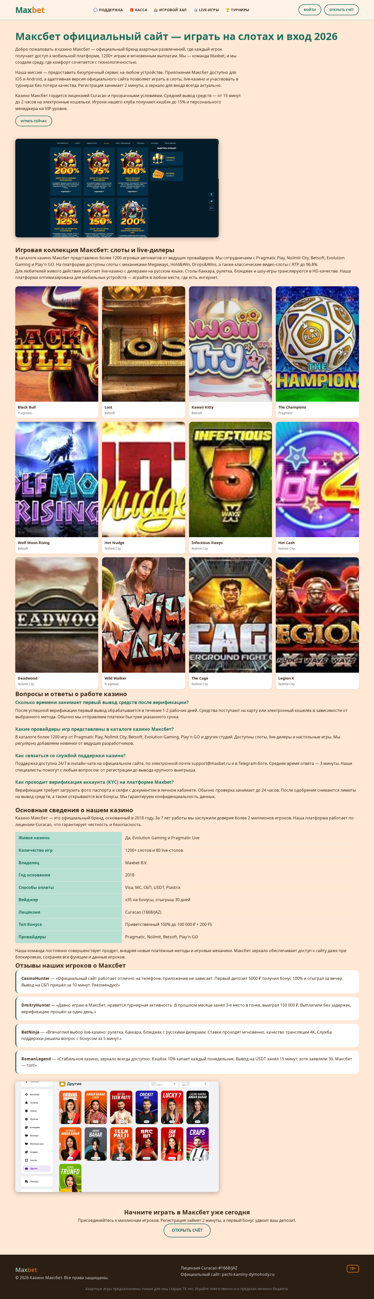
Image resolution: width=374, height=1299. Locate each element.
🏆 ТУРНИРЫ (237, 9)
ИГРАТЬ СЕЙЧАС (34, 121)
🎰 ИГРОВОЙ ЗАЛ (170, 9)
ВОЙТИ (310, 9)
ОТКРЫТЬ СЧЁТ (341, 9)
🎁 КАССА (138, 9)
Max (30, 9)
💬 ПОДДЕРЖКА (108, 9)
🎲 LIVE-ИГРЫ (206, 9)
